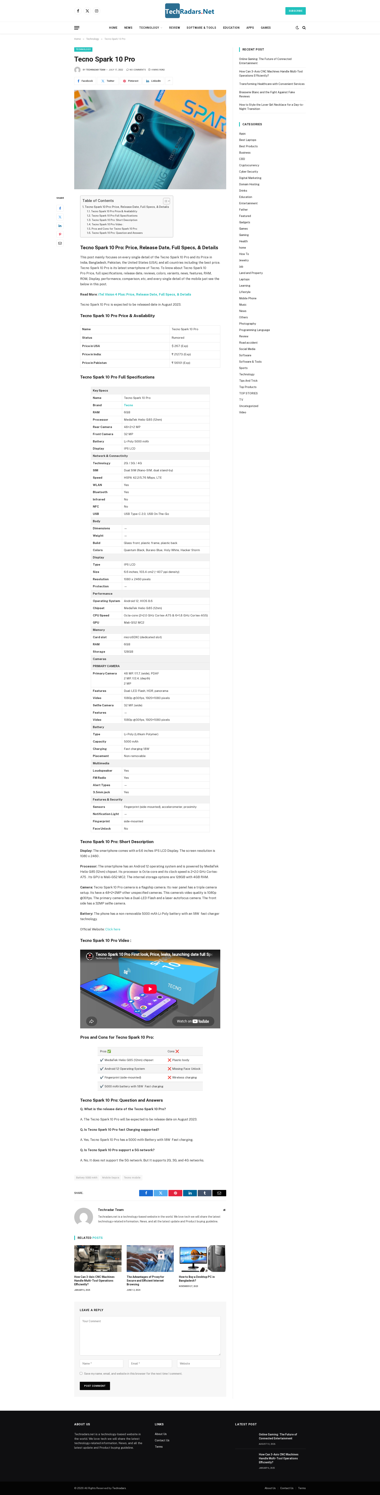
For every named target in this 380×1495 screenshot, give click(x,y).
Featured (245, 216)
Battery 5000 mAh (86, 1177)
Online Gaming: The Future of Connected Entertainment (278, 1436)
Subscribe (295, 11)
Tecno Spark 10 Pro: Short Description (114, 220)
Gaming (244, 235)
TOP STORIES (248, 393)
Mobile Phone (247, 298)
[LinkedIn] (60, 225)
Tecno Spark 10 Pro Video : (108, 224)
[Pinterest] (60, 234)
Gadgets (244, 222)
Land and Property (251, 273)
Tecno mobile (132, 1177)
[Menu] (76, 27)
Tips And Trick (248, 380)
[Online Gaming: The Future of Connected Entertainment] (245, 1439)
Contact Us (162, 1440)
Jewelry (244, 260)
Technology (149, 27)
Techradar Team (95, 69)
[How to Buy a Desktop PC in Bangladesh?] (202, 1258)
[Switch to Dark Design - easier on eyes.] (297, 27)
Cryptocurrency (249, 165)
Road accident (248, 342)
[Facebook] (60, 208)
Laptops (244, 279)
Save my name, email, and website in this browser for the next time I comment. (133, 1373)
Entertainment (248, 203)
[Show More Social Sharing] (169, 81)
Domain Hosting (249, 184)
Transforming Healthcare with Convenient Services (272, 84)
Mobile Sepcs (110, 1177)
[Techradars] (190, 11)
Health (243, 241)
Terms (159, 1446)
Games (266, 27)
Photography (247, 323)
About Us (161, 1434)
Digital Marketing (250, 178)
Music (243, 304)
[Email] (60, 243)
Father (243, 209)
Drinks (243, 190)
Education (231, 27)
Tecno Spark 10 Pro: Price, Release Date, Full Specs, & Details (127, 206)
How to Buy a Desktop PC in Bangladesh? (197, 1278)
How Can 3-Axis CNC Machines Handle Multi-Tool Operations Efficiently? (94, 1280)
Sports (243, 368)
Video (242, 412)
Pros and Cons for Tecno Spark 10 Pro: (115, 228)
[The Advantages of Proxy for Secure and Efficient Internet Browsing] (150, 1258)
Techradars (119, 1488)
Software (245, 355)
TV (241, 399)
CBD (242, 159)
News (128, 27)
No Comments (138, 69)
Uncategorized (248, 406)
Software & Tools (201, 27)
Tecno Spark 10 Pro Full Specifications (114, 215)
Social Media (247, 349)
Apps (250, 27)
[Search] (304, 27)
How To (244, 254)
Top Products (247, 387)
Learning (244, 285)
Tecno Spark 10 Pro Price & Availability (114, 211)
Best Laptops (247, 140)
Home (113, 27)
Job (241, 266)
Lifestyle (245, 292)
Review (174, 27)
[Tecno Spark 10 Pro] (150, 139)
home (242, 247)
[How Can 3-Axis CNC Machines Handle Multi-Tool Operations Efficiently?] (98, 1258)
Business (245, 152)
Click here (112, 929)
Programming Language (254, 330)
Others (243, 317)
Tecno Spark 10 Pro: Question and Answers (117, 232)
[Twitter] (60, 216)
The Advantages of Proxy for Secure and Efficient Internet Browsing (145, 1280)
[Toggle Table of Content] (164, 201)
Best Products (248, 146)
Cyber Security (248, 171)
